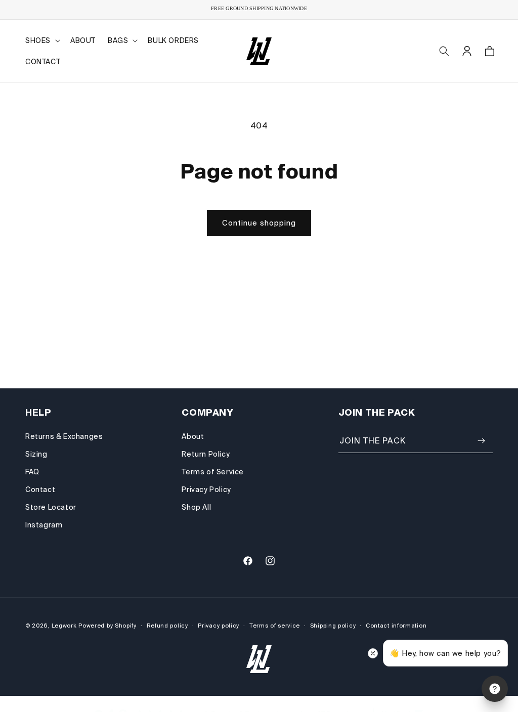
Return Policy (206, 454)
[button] (41, 40)
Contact (40, 489)
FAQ (32, 472)
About (193, 436)
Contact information (396, 625)
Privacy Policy (206, 489)
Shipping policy (333, 625)
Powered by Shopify (107, 625)
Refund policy (167, 625)
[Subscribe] (481, 441)
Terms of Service (213, 472)
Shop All (196, 507)
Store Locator (50, 507)
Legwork (64, 625)
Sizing (36, 454)
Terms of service (274, 625)
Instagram (43, 525)
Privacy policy (218, 625)
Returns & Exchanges (64, 436)
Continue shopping (259, 222)
